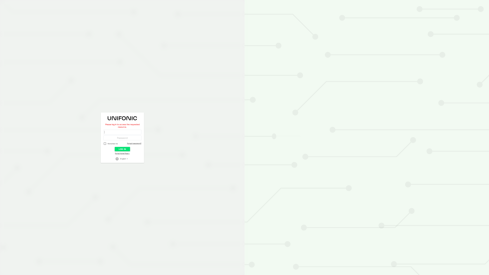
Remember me (113, 144)
